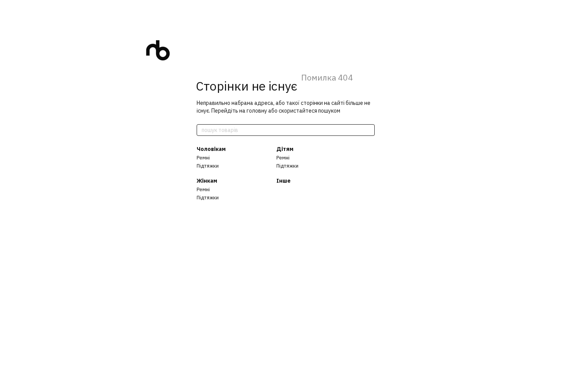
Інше (283, 180)
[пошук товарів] (368, 130)
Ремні (203, 157)
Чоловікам (211, 149)
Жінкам (207, 180)
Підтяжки (208, 166)
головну (257, 110)
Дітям (284, 149)
